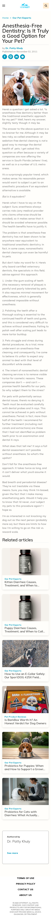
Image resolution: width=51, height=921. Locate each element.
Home (5, 17)
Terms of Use (25, 878)
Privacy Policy (25, 883)
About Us (25, 895)
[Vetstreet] (25, 5)
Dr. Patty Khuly (14, 48)
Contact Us (25, 889)
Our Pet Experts (21, 17)
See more (12, 853)
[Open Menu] (4, 6)
